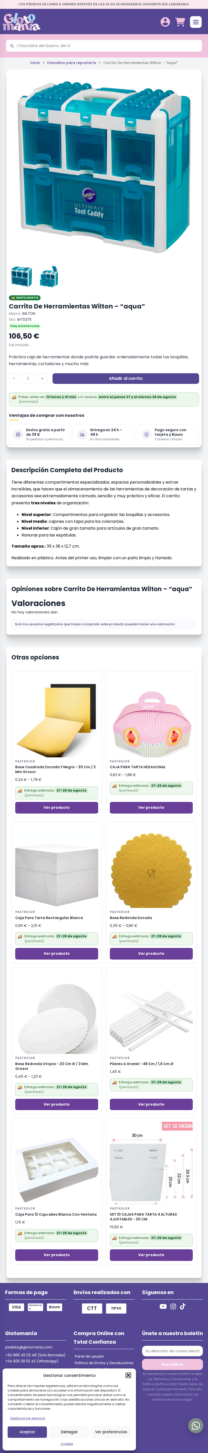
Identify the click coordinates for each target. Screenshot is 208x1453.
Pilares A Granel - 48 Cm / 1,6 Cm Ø (142, 1064)
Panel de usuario (89, 1356)
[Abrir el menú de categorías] (196, 22)
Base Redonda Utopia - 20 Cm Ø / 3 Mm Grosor (51, 1066)
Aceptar (27, 1432)
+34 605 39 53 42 (20, 1361)
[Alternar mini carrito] (180, 22)
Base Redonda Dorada (131, 918)
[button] (128, 1375)
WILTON (28, 313)
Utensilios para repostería (71, 62)
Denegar (69, 1432)
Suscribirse (172, 1364)
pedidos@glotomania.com (29, 1347)
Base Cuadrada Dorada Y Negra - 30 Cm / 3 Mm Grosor (55, 769)
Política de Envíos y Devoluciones (104, 1362)
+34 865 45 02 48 (21, 1355)
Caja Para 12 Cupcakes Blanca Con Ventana (56, 1214)
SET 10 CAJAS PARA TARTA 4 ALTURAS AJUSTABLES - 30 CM (143, 1217)
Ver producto (57, 807)
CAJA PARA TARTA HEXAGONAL (138, 767)
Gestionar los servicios (27, 1418)
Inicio (35, 62)
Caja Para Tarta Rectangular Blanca (49, 918)
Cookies (67, 1444)
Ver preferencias (111, 1432)
